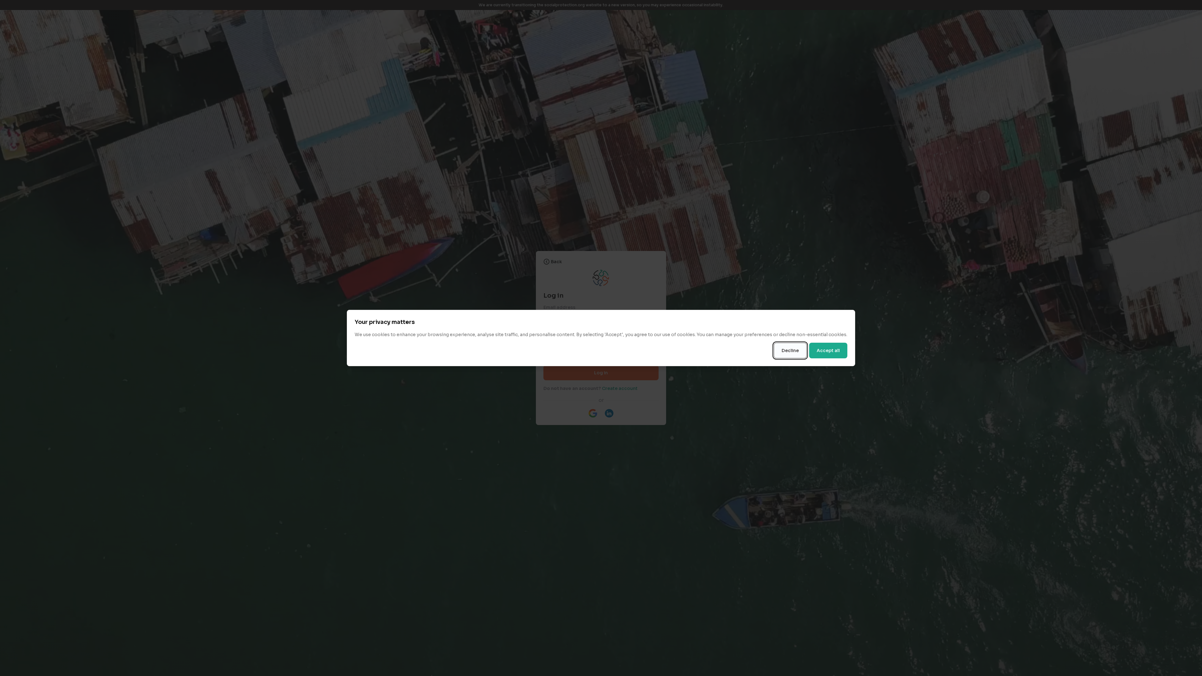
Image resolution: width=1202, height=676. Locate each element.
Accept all (828, 350)
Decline (790, 350)
